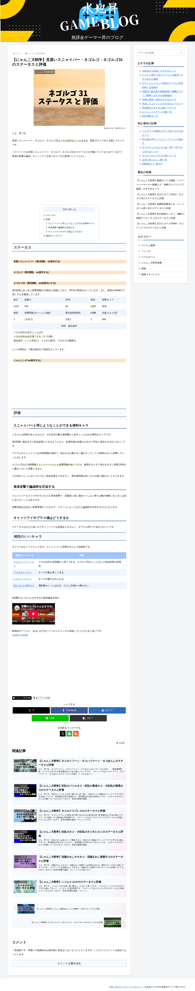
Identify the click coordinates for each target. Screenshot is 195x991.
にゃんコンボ (20, 360)
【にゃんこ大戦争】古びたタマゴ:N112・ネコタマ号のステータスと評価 (159, 196)
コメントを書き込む (69, 963)
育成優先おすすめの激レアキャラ (159, 108)
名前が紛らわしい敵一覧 (154, 160)
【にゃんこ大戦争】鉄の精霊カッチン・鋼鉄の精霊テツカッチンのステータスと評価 (160, 216)
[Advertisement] (69, 181)
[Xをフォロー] (63, 733)
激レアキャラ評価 (43, 698)
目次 (65, 209)
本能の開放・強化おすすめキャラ (159, 99)
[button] (88, 718)
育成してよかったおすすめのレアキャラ (162, 103)
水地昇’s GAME (20, 635)
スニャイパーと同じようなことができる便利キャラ (71, 223)
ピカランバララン (22, 579)
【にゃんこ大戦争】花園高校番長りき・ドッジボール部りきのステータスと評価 (160, 206)
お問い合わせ (115, 987)
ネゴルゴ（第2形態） (24, 272)
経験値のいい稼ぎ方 (152, 164)
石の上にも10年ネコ (23, 585)
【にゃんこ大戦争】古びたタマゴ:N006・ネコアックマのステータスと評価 (160, 225)
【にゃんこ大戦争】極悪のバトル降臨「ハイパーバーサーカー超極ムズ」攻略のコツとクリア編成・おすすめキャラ (160, 184)
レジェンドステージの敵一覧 (157, 112)
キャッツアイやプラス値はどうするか (65, 231)
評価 (48, 219)
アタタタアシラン (22, 572)
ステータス (51, 215)
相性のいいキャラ (54, 236)
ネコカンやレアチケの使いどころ (159, 155)
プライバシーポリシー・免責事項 (138, 987)
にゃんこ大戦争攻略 (23, 698)
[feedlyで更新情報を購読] (69, 733)
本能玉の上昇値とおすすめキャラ (159, 71)
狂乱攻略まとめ (150, 116)
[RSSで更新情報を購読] (76, 733)
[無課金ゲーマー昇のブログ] (97, 21)
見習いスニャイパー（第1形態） (30, 261)
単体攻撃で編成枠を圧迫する (61, 227)
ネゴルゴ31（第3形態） (26, 283)
